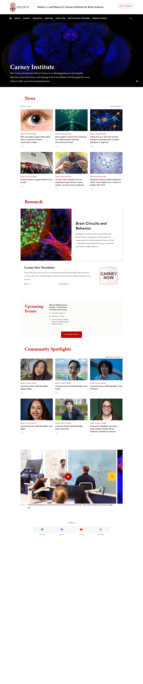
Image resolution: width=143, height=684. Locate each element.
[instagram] (100, 529)
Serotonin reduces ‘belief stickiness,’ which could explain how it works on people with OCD (106, 182)
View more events (71, 334)
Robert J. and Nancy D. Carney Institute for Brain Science (70, 7)
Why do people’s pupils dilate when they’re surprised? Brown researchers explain (35, 139)
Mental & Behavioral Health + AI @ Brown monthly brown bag (58, 307)
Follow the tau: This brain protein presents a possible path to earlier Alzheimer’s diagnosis (104, 139)
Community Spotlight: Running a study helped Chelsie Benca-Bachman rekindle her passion (103, 429)
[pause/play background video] (137, 81)
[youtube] (81, 529)
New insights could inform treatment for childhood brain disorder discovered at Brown (71, 139)
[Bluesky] (61, 529)
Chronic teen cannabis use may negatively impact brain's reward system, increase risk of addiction (69, 182)
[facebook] (42, 529)
